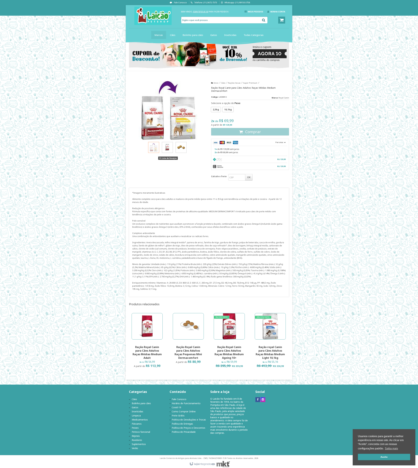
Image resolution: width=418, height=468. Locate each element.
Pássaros (137, 423)
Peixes (135, 427)
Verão (135, 448)
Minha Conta (277, 11)
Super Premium (250, 83)
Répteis (136, 435)
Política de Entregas (182, 423)
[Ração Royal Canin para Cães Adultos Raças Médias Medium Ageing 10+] (229, 341)
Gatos (135, 407)
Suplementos (139, 444)
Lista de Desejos (169, 158)
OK (248, 177)
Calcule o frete (219, 176)
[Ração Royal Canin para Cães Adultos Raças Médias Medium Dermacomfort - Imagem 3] (181, 147)
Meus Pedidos (255, 11)
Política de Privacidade (184, 431)
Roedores (137, 440)
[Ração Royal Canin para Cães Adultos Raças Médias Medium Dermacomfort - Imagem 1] (153, 147)
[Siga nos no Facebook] (257, 399)
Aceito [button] (384, 457)
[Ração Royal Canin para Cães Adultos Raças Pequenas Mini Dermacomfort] (188, 339)
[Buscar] (263, 20)
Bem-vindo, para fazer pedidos (205, 11)
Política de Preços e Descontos (188, 427)
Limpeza (136, 415)
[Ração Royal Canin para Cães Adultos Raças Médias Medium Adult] (147, 341)
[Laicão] (153, 16)
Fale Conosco (180, 2)
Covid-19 (176, 407)
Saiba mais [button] (391, 448)
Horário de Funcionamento (186, 403)
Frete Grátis (178, 415)
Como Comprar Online (184, 411)
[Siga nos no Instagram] (262, 399)
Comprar (252, 131)
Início (216, 83)
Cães (223, 83)
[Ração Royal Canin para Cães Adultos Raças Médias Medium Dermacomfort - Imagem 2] (167, 147)
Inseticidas (137, 411)
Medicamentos (140, 419)
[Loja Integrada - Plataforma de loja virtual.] (202, 464)
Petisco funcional (141, 431)
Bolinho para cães (141, 403)
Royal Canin (284, 97)
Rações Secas (234, 83)
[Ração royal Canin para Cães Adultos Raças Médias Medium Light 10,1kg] (270, 341)
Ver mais (149, 355)
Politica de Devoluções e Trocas (189, 419)
